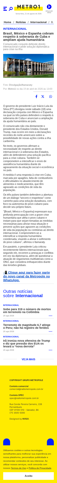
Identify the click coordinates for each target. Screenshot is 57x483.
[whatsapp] (51, 96)
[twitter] (43, 96)
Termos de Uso (18, 468)
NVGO (25, 425)
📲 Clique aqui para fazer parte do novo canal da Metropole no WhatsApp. (28, 282)
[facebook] (36, 96)
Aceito (28, 476)
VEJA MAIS (28, 365)
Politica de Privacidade (40, 468)
